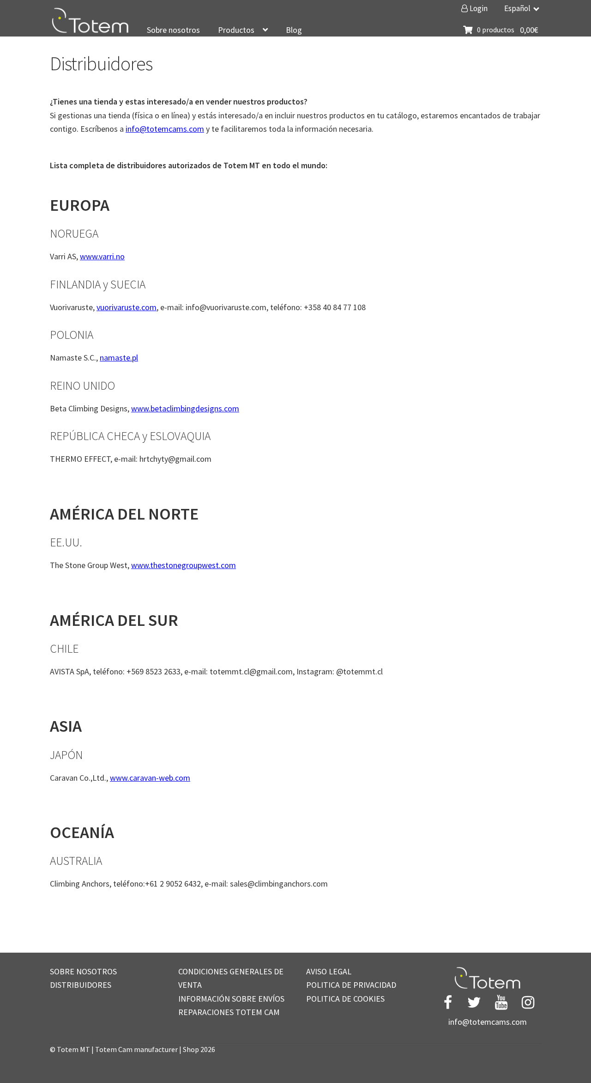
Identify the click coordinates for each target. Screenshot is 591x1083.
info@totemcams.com (165, 128)
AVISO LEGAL (328, 971)
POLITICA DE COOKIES (345, 998)
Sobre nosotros (173, 29)
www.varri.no (102, 256)
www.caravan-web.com (150, 777)
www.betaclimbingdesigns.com (185, 408)
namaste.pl (119, 357)
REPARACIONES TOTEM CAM (229, 1012)
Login (478, 8)
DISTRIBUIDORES (80, 984)
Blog (294, 29)
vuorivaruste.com (126, 307)
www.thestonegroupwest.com (183, 565)
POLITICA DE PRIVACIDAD (351, 984)
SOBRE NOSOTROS (83, 971)
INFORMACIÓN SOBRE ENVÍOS (231, 998)
